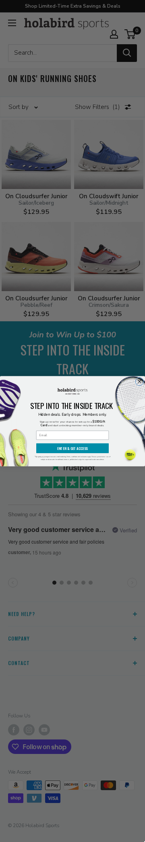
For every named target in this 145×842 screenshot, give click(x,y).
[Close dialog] (139, 381)
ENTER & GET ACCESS (72, 448)
